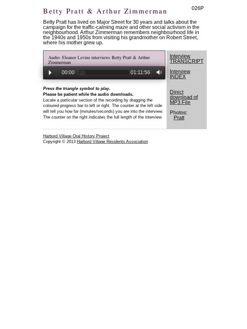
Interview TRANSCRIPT (187, 58)
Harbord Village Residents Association (112, 141)
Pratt (179, 117)
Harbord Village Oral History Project (76, 136)
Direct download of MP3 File (184, 97)
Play (50, 72)
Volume (157, 72)
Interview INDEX (180, 74)
